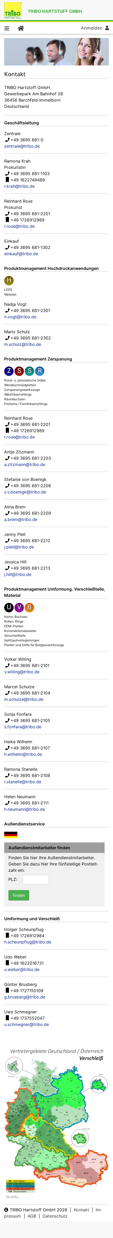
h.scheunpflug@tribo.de (27, 942)
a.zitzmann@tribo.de (24, 464)
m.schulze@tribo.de (23, 699)
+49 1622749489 (28, 179)
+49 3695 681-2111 (30, 803)
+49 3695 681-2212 (30, 540)
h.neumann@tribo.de (24, 809)
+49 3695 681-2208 (31, 485)
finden (19, 895)
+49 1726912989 (27, 220)
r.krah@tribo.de (19, 186)
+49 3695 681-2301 (30, 310)
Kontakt (81, 1209)
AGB (32, 1216)
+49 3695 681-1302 (30, 247)
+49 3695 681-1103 (30, 173)
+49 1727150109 (27, 990)
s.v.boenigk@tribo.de (25, 492)
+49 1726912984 (27, 935)
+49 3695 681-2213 (30, 568)
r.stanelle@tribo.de (22, 781)
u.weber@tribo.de (21, 969)
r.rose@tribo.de (19, 226)
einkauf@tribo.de (21, 253)
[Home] (20, 28)
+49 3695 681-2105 (30, 720)
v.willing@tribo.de (21, 671)
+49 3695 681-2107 (30, 748)
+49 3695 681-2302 (31, 338)
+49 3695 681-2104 (30, 693)
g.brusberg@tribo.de (24, 997)
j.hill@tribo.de (17, 574)
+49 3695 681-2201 (30, 213)
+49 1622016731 (27, 963)
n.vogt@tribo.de (20, 316)
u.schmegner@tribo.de (26, 1024)
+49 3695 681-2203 (31, 458)
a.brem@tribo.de (20, 519)
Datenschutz (55, 1216)
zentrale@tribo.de (22, 146)
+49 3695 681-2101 (30, 665)
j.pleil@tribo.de (19, 546)
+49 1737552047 (28, 1018)
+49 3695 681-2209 (31, 513)
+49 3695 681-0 (27, 139)
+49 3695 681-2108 (30, 775)
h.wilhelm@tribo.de (23, 754)
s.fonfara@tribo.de (22, 726)
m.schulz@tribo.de (22, 344)
